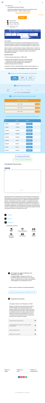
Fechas (18, 33)
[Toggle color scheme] (35, 78)
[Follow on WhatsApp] (26, 377)
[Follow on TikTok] (24, 377)
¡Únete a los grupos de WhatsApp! (23, 159)
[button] (2, 2)
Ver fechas (22, 17)
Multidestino (17, 32)
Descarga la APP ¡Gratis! (23, 156)
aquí (13, 383)
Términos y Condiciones (9, 386)
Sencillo (12, 32)
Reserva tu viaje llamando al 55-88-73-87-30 (22, 292)
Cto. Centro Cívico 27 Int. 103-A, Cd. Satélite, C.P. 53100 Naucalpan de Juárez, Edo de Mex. (22, 389)
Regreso (24, 33)
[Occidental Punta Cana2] (22, 181)
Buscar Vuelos (25, 37)
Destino (12, 33)
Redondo (7, 32)
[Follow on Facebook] (19, 377)
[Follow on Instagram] (21, 377)
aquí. (38, 66)
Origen (6, 33)
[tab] (14, 78)
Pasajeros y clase (31, 33)
